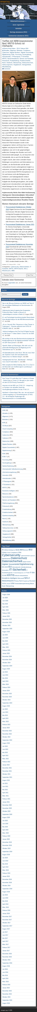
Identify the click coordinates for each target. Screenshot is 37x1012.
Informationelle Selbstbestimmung (12, 469)
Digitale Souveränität (27, 52)
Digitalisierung (6, 54)
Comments (7, 69)
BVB (3, 422)
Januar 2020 (6, 839)
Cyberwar (5, 438)
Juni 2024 (5, 675)
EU (10, 567)
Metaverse (5, 494)
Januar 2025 (6, 653)
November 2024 (7, 659)
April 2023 (5, 718)
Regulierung (26, 581)
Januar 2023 (6, 727)
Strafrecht (9, 62)
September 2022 (7, 740)
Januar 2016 (6, 988)
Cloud (8, 552)
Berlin (17, 550)
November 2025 (7, 622)
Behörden (19, 50)
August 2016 (6, 966)
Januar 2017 (6, 950)
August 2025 (6, 631)
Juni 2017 (5, 935)
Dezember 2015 (7, 991)
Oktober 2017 (6, 922)
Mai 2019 (5, 864)
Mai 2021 (5, 789)
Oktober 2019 (6, 848)
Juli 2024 (5, 672)
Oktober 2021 (6, 774)
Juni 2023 (5, 712)
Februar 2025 (6, 650)
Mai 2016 (5, 975)
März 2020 (5, 833)
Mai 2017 (5, 938)
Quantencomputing (8, 515)
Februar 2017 (6, 947)
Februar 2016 (6, 984)
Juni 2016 (5, 972)
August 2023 (6, 706)
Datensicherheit (24, 266)
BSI (30, 549)
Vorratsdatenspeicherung (22, 583)
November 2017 (7, 919)
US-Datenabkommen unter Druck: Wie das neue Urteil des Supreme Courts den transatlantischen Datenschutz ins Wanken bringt (18, 354)
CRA (19, 552)
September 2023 (7, 703)
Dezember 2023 (7, 693)
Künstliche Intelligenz (8, 491)
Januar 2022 (6, 765)
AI (3, 550)
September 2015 (7, 1000)
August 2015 (6, 1003)
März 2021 (5, 796)
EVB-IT (4, 456)
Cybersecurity (15, 266)
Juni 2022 (5, 749)
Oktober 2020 (6, 811)
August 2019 (6, 854)
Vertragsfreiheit (26, 64)
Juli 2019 (5, 858)
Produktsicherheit (25, 60)
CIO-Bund (5, 425)
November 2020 (7, 808)
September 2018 (7, 888)
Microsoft (21, 578)
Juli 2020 (5, 820)
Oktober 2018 (6, 885)
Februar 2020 (6, 836)
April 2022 (5, 755)
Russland (32, 581)
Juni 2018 (5, 898)
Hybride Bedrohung (8, 466)
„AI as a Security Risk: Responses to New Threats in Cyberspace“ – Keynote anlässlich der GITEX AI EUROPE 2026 (18, 326)
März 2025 (5, 647)
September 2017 (7, 926)
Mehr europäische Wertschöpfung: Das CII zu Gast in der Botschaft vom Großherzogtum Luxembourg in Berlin (18, 367)
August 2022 (6, 743)
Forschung (18, 54)
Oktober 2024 (6, 662)
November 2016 (7, 957)
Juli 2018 (5, 895)
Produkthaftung (14, 60)
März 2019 (5, 870)
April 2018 (5, 904)
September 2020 (7, 814)
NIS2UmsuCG (6, 270)
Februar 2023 (6, 724)
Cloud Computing (7, 429)
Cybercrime (5, 52)
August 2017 (6, 929)
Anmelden (18, 28)
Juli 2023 (5, 709)
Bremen (25, 550)
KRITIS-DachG (18, 268)
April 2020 (5, 830)
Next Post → (31, 275)
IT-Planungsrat (16, 56)
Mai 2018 (5, 901)
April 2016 (5, 978)
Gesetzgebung (26, 54)
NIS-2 (25, 268)
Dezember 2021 (7, 768)
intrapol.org (5, 1)
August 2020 (6, 817)
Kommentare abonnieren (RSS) (18, 36)
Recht (4, 62)
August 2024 (6, 669)
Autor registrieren (18, 25)
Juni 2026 (5, 600)
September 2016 (7, 963)
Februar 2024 (6, 687)
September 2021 (7, 777)
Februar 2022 (6, 761)
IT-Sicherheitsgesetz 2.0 (19, 572)
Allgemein (13, 50)
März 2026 (5, 610)
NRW (12, 270)
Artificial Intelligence (9, 550)
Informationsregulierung (9, 472)
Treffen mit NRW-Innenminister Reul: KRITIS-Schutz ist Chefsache (17, 43)
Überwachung (17, 62)
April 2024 (5, 681)
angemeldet (11, 283)
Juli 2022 (5, 746)
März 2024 (5, 684)
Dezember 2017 (7, 916)
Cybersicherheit (25, 555)
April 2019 (5, 867)
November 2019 (7, 845)
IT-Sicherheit (25, 56)
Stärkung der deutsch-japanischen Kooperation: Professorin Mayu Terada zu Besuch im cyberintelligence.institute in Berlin (16, 312)
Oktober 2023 (6, 700)
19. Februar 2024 (23, 48)
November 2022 (7, 734)
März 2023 (5, 721)
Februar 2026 (6, 613)
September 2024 (7, 666)
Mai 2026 (5, 604)
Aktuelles (6, 50)
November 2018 (7, 882)
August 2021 (6, 780)
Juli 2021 (5, 783)
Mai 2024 (5, 678)
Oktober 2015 (6, 997)
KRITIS (4, 58)
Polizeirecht (5, 60)
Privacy (16, 581)
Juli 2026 (5, 597)
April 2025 (5, 644)
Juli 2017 (5, 932)
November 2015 (7, 994)
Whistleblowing (6, 67)
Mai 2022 (5, 752)
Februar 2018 (6, 910)
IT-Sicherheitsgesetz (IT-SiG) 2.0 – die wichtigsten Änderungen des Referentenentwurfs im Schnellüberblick (17, 396)
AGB (3, 410)
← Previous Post (7, 275)
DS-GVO (5, 567)
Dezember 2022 (7, 731)
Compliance (26, 50)
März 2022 (5, 758)
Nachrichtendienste (13, 58)
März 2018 (5, 907)
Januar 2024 (6, 690)
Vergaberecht (17, 64)
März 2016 (5, 981)
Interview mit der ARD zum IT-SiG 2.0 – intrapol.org (17, 385)
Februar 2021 (6, 799)
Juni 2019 (5, 861)
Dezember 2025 (7, 619)
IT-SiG (27, 572)
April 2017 (5, 941)
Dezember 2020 (7, 805)
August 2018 (6, 892)
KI (5, 575)
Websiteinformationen (17, 21)
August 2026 (6, 594)
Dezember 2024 (7, 656)
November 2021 (7, 771)
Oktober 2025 (6, 625)
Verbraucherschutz (27, 62)
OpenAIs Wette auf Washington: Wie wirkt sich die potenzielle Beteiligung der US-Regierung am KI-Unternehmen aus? (17, 347)
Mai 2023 (5, 715)
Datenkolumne (6, 558)
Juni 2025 (5, 638)
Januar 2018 (6, 913)
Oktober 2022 (6, 737)
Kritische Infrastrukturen (21, 575)
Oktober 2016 (6, 960)
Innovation (5, 475)
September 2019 (7, 851)
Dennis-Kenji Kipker (10, 48)
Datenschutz (6, 441)
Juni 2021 (5, 786)
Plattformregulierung (8, 503)
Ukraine (8, 583)
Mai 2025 (5, 641)
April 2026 (5, 607)
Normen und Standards (26, 58)
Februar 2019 (6, 873)
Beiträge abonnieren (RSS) (18, 32)
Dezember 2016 (7, 953)
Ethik (12, 54)
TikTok (4, 583)
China (4, 552)
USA (12, 583)
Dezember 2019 (7, 842)
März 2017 (5, 944)
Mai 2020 (5, 827)
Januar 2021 (6, 802)
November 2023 (7, 697)
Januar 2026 (6, 616)
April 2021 (5, 792)
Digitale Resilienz (15, 52)
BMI (21, 550)
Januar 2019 (6, 876)
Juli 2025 (5, 635)
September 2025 (7, 628)
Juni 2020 (5, 823)
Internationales (6, 56)
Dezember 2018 (7, 879)
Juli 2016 (5, 969)
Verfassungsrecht (7, 64)
